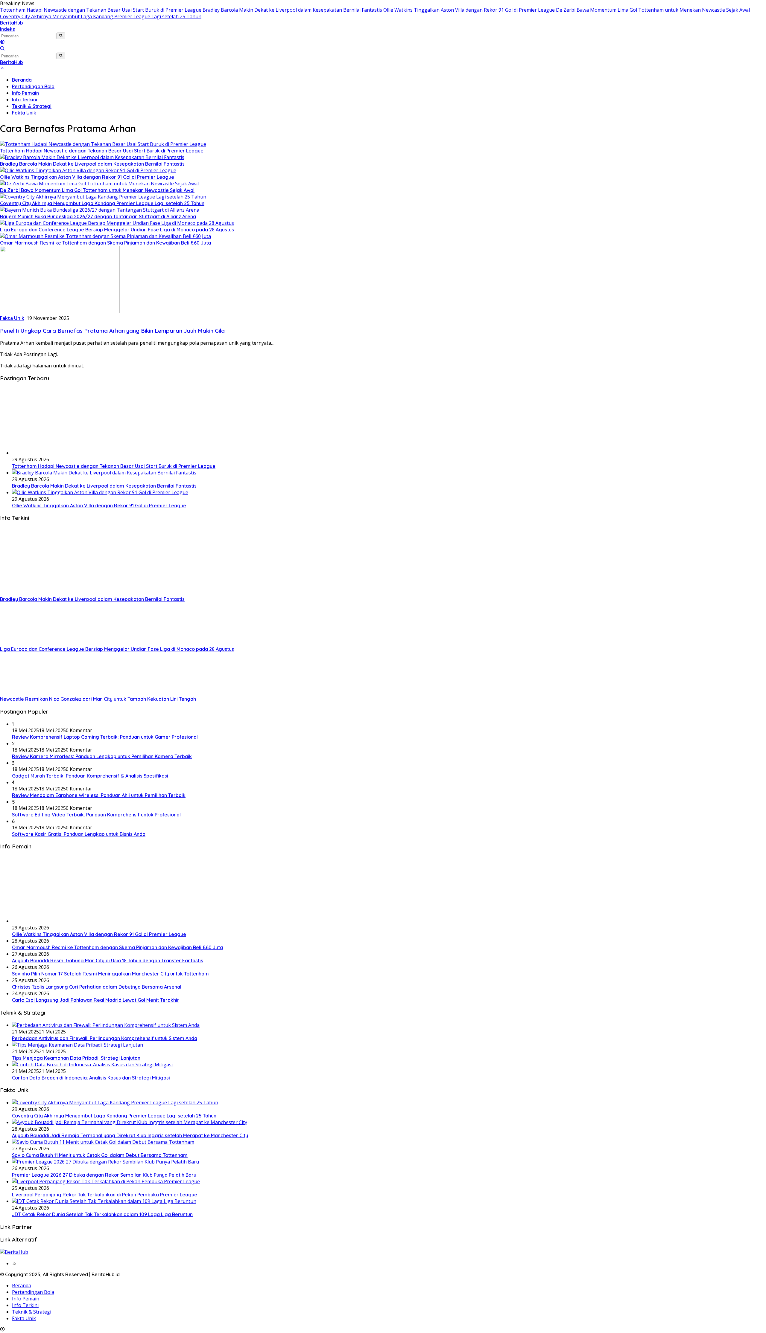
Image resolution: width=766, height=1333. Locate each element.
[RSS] (14, 1263)
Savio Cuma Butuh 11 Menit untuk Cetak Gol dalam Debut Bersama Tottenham (100, 1155)
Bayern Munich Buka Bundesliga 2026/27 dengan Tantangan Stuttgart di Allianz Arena (98, 216)
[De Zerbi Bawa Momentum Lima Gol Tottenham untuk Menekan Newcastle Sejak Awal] (99, 183)
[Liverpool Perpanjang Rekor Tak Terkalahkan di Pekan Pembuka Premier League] (106, 1181)
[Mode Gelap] (2, 42)
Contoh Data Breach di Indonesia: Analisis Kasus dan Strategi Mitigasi (91, 1078)
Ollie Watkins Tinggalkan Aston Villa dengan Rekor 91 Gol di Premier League (469, 10)
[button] (61, 36)
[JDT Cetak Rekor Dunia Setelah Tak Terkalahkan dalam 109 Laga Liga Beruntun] (104, 1201)
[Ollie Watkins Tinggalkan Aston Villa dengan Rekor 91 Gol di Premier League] (88, 170)
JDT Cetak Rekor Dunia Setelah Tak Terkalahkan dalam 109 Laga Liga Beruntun (102, 1214)
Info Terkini (24, 100)
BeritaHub (11, 23)
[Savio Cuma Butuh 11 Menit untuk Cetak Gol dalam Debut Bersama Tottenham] (103, 1142)
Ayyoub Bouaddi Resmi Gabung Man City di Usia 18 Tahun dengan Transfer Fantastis (107, 961)
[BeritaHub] (14, 1252)
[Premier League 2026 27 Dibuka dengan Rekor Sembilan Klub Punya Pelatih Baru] (105, 1161)
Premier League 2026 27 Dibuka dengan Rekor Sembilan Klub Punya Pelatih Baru (104, 1175)
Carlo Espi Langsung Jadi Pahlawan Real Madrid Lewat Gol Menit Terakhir (95, 1000)
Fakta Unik (24, 113)
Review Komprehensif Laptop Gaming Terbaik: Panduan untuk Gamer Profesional (105, 737)
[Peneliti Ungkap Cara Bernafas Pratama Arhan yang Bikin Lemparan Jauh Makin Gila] (60, 311)
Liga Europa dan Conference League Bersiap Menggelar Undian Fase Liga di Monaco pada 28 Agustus (117, 230)
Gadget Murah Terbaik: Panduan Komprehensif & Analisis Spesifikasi (90, 776)
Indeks (7, 29)
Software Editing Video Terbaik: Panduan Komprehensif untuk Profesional (96, 815)
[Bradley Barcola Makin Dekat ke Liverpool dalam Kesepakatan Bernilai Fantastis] (92, 157)
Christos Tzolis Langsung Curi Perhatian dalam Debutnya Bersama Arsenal (96, 987)
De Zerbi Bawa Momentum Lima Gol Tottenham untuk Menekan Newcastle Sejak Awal (653, 10)
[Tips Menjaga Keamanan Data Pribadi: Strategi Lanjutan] (77, 1045)
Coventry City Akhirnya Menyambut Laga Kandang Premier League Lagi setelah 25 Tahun (100, 16)
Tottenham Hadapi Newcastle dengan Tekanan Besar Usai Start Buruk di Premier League (100, 10)
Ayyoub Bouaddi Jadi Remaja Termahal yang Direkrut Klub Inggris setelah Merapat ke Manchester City (130, 1135)
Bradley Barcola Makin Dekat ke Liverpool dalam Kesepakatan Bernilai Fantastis (292, 10)
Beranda (22, 80)
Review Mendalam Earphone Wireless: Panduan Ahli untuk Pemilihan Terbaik (99, 795)
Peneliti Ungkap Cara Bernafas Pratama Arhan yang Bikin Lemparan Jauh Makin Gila (112, 330)
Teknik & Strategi (31, 106)
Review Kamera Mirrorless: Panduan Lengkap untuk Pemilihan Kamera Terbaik (102, 756)
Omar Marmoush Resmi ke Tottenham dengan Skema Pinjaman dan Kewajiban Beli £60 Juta (105, 243)
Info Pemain (25, 93)
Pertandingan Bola (33, 86)
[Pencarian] (2, 49)
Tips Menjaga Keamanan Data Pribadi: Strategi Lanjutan (76, 1058)
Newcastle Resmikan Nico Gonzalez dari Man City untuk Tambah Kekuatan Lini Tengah (98, 699)
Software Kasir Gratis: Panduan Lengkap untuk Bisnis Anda (78, 834)
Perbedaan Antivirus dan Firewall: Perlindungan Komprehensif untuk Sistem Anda (104, 1038)
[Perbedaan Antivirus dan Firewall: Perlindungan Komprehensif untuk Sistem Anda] (106, 1025)
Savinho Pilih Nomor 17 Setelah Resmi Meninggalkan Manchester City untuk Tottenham (110, 974)
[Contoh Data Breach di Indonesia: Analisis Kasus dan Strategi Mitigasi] (92, 1064)
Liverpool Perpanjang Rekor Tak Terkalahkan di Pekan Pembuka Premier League (104, 1195)
